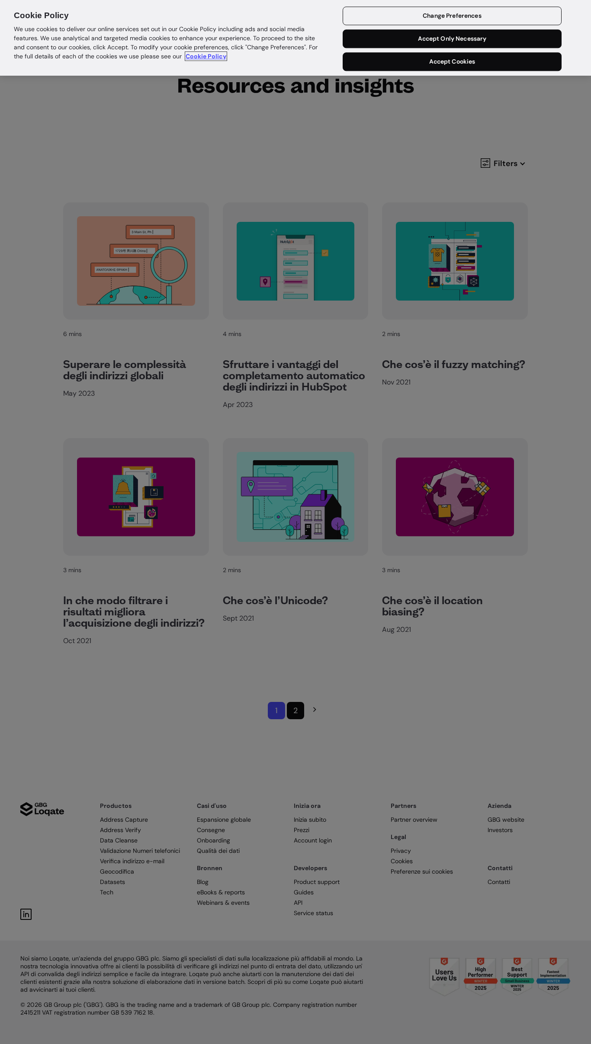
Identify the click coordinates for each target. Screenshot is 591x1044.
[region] (295, 38)
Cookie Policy (206, 56)
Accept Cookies (452, 61)
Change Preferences (452, 16)
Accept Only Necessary (452, 39)
